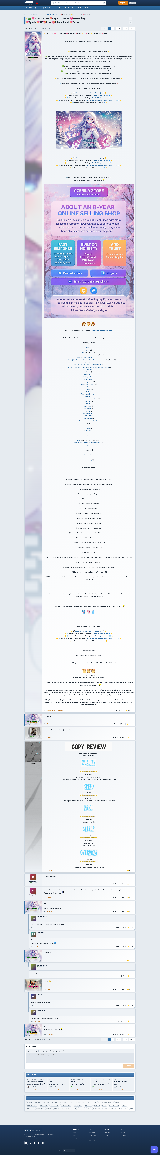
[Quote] (40, 1051)
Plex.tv (87, 372)
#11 (32, 976)
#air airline (54, 1105)
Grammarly (87, 455)
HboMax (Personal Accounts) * (83, 355)
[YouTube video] (59, 1051)
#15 (32, 1021)
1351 (125, 28)
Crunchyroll (87, 362)
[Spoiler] (56, 1051)
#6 (44, 897)
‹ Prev (104, 28)
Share (122, 710)
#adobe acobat (92, 1102)
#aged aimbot (44, 1105)
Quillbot (87, 457)
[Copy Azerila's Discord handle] (26, 61)
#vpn (131, 1108)
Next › (132, 28)
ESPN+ (87, 350)
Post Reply (128, 1065)
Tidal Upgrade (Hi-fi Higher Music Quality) (87, 443)
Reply (115, 710)
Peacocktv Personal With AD (88, 421)
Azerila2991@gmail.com (100, 95)
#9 (31, 946)
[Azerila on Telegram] (29, 61)
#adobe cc (118, 1102)
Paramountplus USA (87, 394)
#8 (31, 927)
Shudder (87, 396)
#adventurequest (32, 1105)
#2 (44, 723)
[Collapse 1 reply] (28, 970)
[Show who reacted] (132, 710)
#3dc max (37, 1102)
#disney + (30, 1108)
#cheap (104, 1105)
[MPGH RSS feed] (42, 1143)
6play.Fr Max (88, 418)
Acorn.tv (87, 411)
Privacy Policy (92, 1132)
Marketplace (76, 1138)
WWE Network (87, 369)
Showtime (87, 406)
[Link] (50, 1051)
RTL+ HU (88, 416)
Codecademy (87, 460)
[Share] (130, 22)
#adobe (71, 1102)
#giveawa (48, 1108)
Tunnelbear (87, 430)
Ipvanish (88, 428)
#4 (44, 870)
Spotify (77, 440)
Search (74, 1141)
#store (118, 1108)
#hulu (61, 1108)
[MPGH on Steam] (38, 1143)
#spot (112, 1108)
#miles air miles (71, 1108)
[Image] (53, 1051)
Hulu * (84, 352)
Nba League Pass (87, 377)
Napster (87, 445)
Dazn (87, 386)
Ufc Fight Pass (87, 379)
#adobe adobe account (106, 1102)
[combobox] (78, 3)
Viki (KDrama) (87, 413)
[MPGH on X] (30, 1143)
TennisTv (88, 389)
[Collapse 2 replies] (28, 932)
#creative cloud (114, 1105)
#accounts (63, 1102)
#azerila (97, 1105)
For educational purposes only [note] (126, 1150)
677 (119, 28)
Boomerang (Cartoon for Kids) (88, 399)
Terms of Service (93, 1138)
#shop (106, 1108)
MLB (87, 391)
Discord (123, 1132)
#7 (44, 911)
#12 (45, 989)
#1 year (29, 1102)
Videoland (87, 401)
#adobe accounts (80, 1102)
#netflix (81, 1108)
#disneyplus (39, 1108)
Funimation (87, 374)
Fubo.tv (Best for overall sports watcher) (87, 365)
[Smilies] (63, 1051)
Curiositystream (88, 382)
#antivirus (88, 1105)
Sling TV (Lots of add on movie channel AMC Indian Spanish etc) (88, 367)
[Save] (130, 18)
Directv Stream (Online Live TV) (87, 357)
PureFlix (87, 404)
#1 (44, 710)
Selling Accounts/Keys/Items (52, 14)
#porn (88, 1108)
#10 (45, 960)
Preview (129, 1051)
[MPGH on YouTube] (34, 1143)
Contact (123, 1135)
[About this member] (40, 61)
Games (74, 1135)
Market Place (38, 14)
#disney (124, 1105)
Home (25, 14)
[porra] (37, 2)
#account (54, 1102)
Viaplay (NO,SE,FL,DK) (88, 384)
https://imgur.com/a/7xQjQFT (102, 330)
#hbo (55, 1108)
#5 (44, 883)
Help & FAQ (92, 1141)
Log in (132, 3)
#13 (32, 1005)
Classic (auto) (68, 1150)
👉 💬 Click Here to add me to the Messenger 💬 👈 (88, 93)
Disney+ (87, 347)
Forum (31, 14)
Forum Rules (92, 1135)
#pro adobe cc (97, 1108)
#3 (44, 737)
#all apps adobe (66, 1105)
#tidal (125, 1108)
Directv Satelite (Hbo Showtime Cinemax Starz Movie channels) (82, 360)
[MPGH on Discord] (26, 1143)
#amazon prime (78, 1105)
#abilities (46, 1102)
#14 (45, 1034)
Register (123, 3)
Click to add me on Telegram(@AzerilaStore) (101, 100)
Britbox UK (87, 408)
